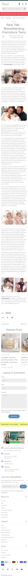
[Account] (23, 4)
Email (2, 384)
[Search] (25, 9)
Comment (4, 392)
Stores (7, 467)
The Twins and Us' (8, 64)
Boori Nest (8, 18)
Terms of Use (19, 490)
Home (2, 18)
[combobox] (14, 9)
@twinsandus (5, 298)
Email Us (7, 461)
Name (3, 377)
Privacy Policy (4, 492)
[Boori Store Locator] (19, 4)
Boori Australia (8, 575)
